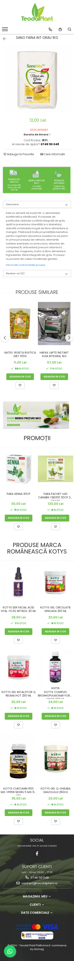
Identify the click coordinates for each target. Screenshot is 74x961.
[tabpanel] (37, 79)
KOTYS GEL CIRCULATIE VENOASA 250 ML (55, 609)
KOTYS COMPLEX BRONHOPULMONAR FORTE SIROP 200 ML (55, 694)
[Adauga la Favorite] (20, 385)
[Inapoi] (3, 39)
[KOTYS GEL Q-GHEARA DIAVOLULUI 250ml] (55, 757)
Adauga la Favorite (20, 154)
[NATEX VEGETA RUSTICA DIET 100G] (20, 323)
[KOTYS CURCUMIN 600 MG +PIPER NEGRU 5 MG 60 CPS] (18, 757)
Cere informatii (54, 154)
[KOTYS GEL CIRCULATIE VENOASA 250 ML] (55, 582)
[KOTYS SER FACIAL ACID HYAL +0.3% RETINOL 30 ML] (18, 582)
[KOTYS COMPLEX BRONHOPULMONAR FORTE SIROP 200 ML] (55, 667)
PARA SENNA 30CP (18, 494)
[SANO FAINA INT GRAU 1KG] (37, 79)
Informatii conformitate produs (25, 265)
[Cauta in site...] (69, 29)
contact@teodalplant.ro (39, 883)
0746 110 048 (39, 877)
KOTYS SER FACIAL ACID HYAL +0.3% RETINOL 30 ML (18, 609)
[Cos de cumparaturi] (60, 29)
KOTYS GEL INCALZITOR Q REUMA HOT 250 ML (19, 694)
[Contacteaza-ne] (50, 29)
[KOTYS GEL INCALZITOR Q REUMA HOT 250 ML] (18, 667)
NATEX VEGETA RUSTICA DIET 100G (20, 354)
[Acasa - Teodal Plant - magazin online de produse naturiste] (37, 13)
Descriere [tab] (12, 204)
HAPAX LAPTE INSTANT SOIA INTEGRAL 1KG (54, 354)
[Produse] (5, 30)
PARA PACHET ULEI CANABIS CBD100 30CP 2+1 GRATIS (55, 496)
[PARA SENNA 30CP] (18, 469)
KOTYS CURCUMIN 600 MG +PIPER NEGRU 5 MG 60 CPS (18, 791)
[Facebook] (37, 853)
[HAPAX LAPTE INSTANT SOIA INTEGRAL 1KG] (54, 323)
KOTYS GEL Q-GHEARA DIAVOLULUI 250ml (55, 790)
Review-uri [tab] (15, 273)
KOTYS (56, 688)
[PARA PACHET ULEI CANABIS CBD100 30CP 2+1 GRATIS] (55, 469)
